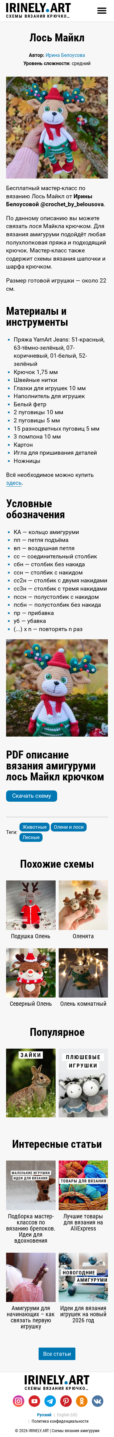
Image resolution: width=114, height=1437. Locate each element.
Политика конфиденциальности (60, 1421)
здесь (14, 482)
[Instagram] (18, 1401)
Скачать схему (31, 795)
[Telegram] (50, 1401)
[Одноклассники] (82, 1401)
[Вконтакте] (97, 1401)
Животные (34, 827)
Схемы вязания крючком (38, 16)
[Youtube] (34, 1401)
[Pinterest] (66, 1401)
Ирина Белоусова (65, 55)
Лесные (31, 837)
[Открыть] (102, 11)
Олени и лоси (69, 827)
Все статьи (57, 1354)
